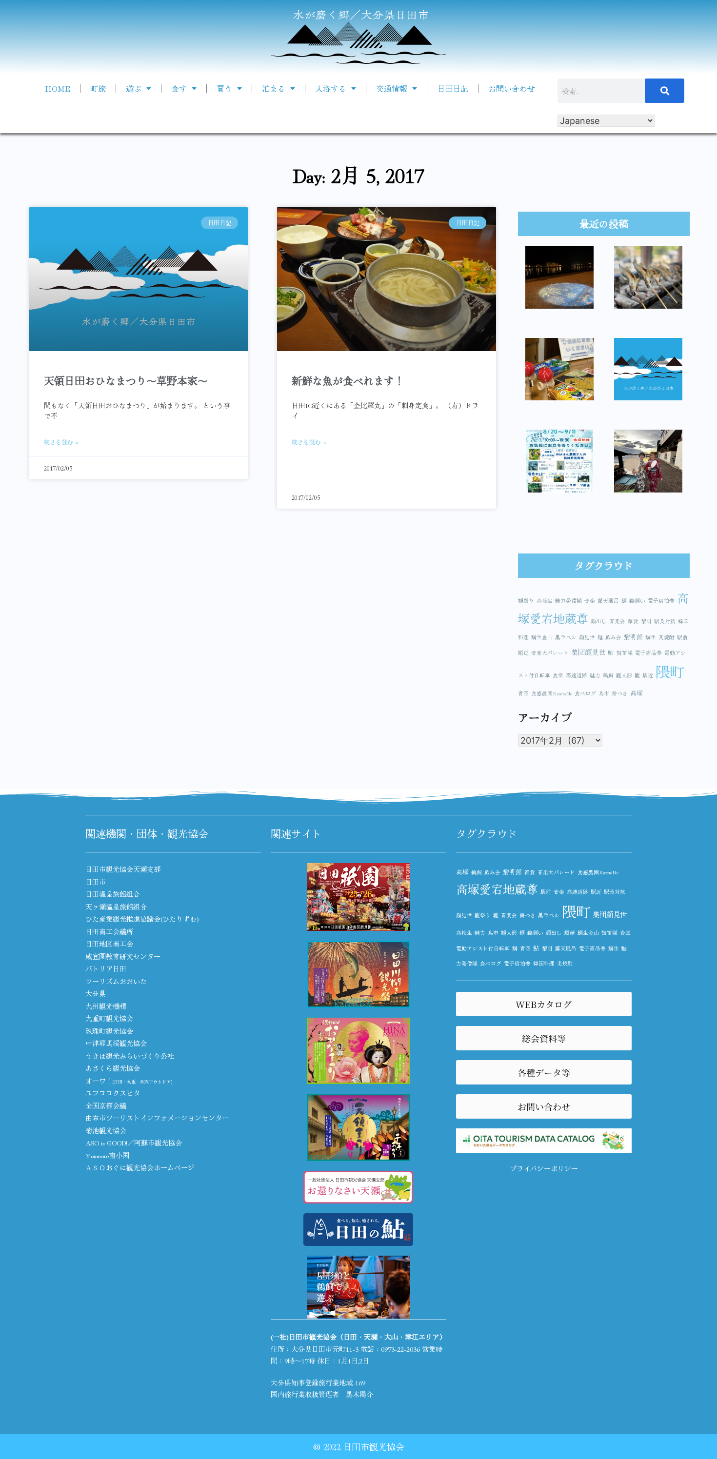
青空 (523, 693)
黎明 (646, 621)
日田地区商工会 (109, 943)
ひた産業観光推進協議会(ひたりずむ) (142, 919)
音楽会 (617, 621)
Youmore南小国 (107, 1155)
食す (179, 88)
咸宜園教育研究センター (122, 956)
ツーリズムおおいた (116, 981)
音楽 (589, 600)
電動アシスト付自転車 (483, 948)
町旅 (98, 88)
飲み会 (613, 637)
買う (224, 88)
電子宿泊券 (661, 600)
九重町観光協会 (109, 1018)
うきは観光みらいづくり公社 (129, 1056)
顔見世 (587, 637)
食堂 (558, 675)
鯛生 (650, 637)
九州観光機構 (105, 1006)
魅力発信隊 (568, 600)
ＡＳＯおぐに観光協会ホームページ (140, 1167)
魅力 (595, 675)
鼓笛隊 (625, 652)
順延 (523, 652)
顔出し (599, 621)
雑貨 (633, 621)
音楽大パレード (550, 652)
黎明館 (633, 636)
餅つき (620, 693)
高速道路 (576, 675)
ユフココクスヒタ (112, 1093)
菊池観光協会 (105, 1130)
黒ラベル (566, 637)
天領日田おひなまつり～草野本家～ (126, 380)
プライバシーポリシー (544, 1168)
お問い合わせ (511, 88)
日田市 (95, 882)
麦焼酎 (666, 637)
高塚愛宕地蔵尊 (497, 888)
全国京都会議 (105, 1105)
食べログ (585, 693)
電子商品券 (648, 652)
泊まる (273, 88)
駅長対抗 (665, 621)
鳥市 (603, 693)
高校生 (545, 600)
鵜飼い (637, 600)
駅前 (682, 637)
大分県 (95, 993)
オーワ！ (128, 1080)
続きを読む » (61, 441)
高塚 (636, 692)
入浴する (330, 88)
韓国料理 (544, 963)
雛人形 (624, 675)
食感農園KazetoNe (551, 693)
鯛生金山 (542, 637)
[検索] (665, 91)
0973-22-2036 (400, 1349)
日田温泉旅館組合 (112, 894)
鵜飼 (608, 675)
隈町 (670, 671)
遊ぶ (133, 88)
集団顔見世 (588, 652)
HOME (57, 88)
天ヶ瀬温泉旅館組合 (116, 906)
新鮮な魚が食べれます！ (348, 380)
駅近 (647, 675)
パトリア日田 (105, 968)
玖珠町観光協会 (109, 1031)
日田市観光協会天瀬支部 (122, 869)
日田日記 (452, 88)
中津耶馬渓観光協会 (116, 1043)
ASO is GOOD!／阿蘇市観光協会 (133, 1142)
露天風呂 (608, 600)
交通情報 (391, 88)
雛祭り (526, 600)
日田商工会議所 (109, 931)
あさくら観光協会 (112, 1068)
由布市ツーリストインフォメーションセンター (157, 1118)
